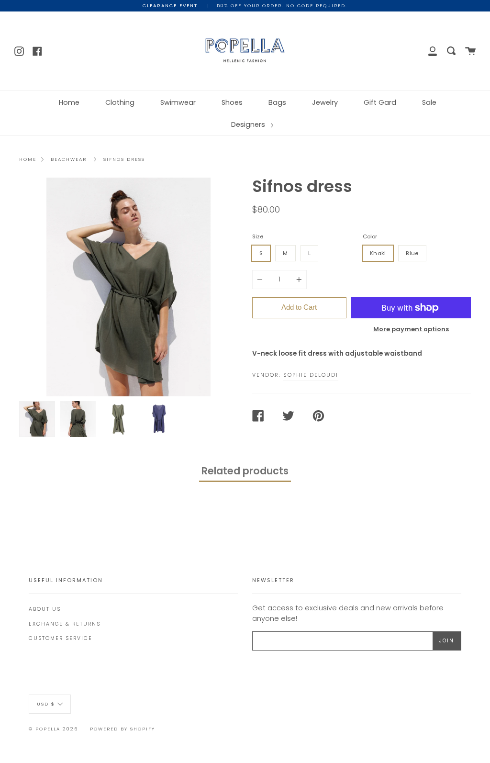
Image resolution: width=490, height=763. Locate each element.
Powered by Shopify (122, 729)
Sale (429, 102)
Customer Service (60, 638)
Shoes (232, 102)
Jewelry (325, 102)
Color (370, 236)
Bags (277, 102)
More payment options (411, 329)
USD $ (46, 703)
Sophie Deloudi (310, 375)
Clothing (119, 102)
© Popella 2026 (53, 729)
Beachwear (69, 159)
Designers (249, 124)
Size (257, 236)
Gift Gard (380, 102)
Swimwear (178, 102)
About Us (45, 609)
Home (69, 102)
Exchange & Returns (64, 624)
